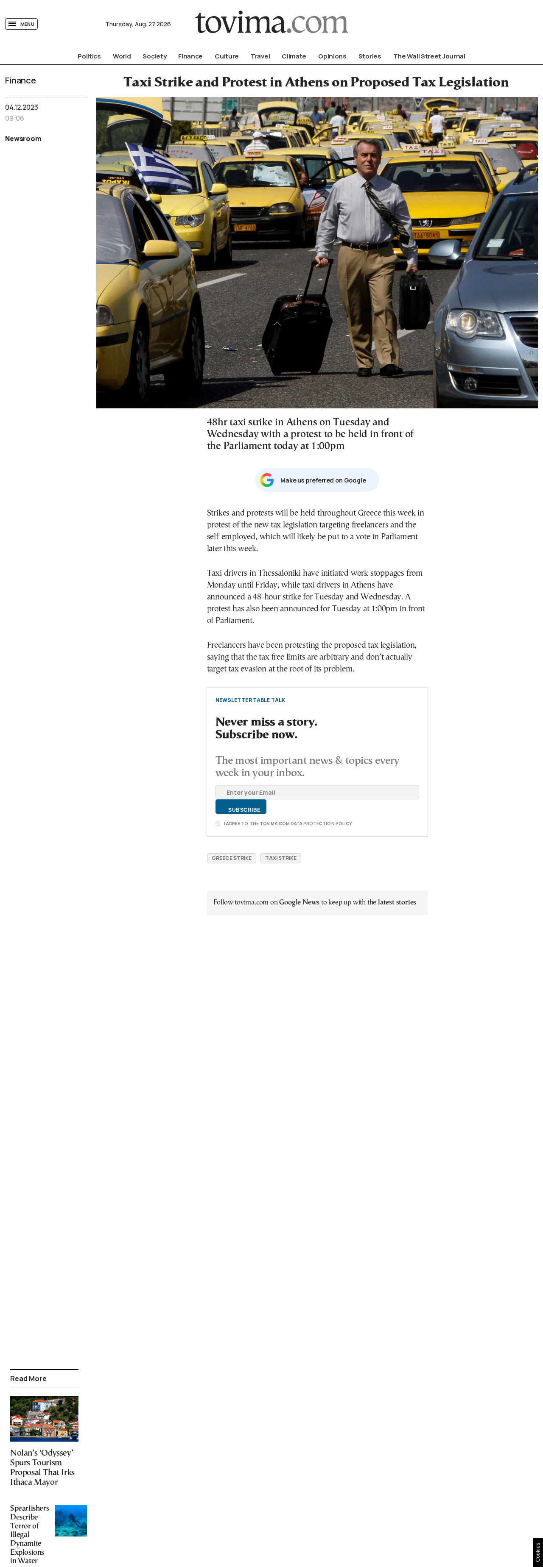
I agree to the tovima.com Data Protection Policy (287, 823)
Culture (227, 56)
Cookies (538, 1552)
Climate (294, 56)
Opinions (332, 56)
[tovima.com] (271, 24)
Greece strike (232, 858)
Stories (369, 56)
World (122, 56)
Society (154, 56)
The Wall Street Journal (429, 56)
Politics (89, 56)
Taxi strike (281, 858)
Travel (260, 56)
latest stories (397, 902)
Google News (299, 902)
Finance (190, 56)
